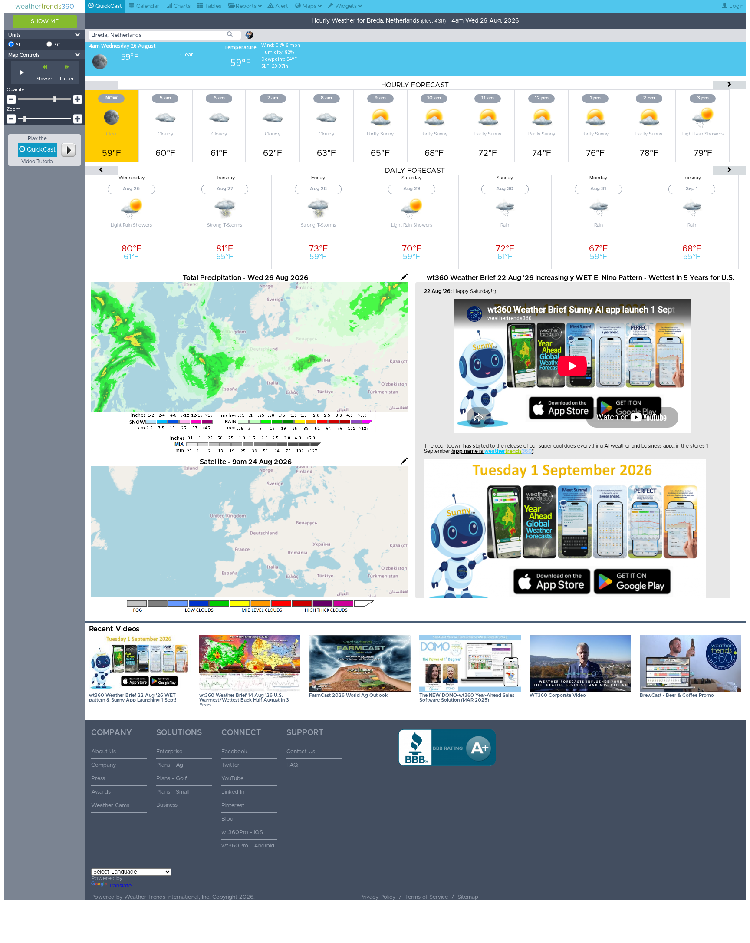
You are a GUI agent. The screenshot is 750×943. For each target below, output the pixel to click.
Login (735, 6)
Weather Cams (110, 805)
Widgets (345, 6)
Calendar (147, 6)
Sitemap (467, 897)
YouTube (232, 778)
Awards (101, 792)
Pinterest (232, 805)
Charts (181, 6)
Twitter (230, 765)
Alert (280, 6)
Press (98, 778)
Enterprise (169, 752)
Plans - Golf (171, 778)
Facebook (234, 752)
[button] (447, 779)
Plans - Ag (169, 765)
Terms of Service (426, 897)
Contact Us (300, 752)
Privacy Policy (377, 897)
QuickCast (108, 6)
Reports (245, 6)
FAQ (292, 765)
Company (103, 765)
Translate (120, 886)
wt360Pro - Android (247, 846)
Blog (227, 819)
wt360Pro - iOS (242, 832)
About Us (103, 752)
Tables (212, 6)
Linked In (232, 792)
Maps (308, 6)
